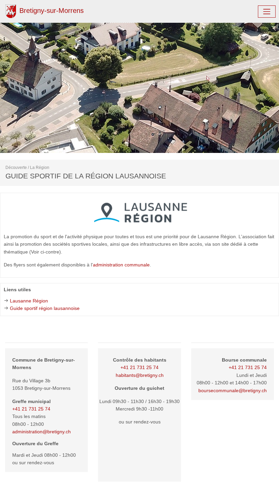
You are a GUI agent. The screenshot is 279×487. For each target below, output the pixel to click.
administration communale (121, 264)
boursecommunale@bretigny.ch (232, 390)
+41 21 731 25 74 (31, 409)
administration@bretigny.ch (41, 431)
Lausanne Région (29, 300)
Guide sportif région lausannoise (45, 308)
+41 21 (237, 367)
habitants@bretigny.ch (140, 375)
